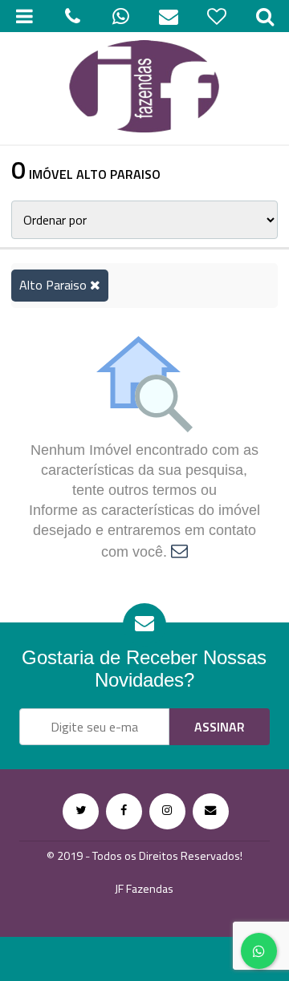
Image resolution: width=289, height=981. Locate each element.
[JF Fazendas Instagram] (167, 811)
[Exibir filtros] (265, 16)
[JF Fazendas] (144, 88)
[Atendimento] (72, 16)
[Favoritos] (217, 16)
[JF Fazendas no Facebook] (124, 811)
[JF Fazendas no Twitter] (81, 811)
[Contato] (168, 16)
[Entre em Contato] (211, 811)
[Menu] (24, 16)
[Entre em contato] (179, 551)
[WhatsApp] (120, 16)
